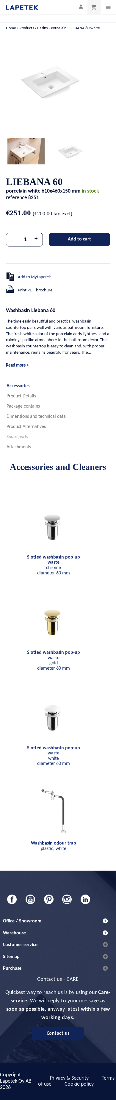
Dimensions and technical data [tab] (36, 416)
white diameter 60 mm (53, 756)
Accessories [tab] (18, 386)
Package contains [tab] (23, 406)
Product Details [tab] (21, 396)
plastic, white (53, 846)
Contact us (58, 1033)
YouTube (30, 899)
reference (16, 198)
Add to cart (79, 239)
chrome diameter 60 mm (53, 565)
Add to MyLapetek (34, 277)
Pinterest (49, 899)
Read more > (17, 365)
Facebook (12, 899)
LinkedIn (85, 899)
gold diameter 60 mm (53, 660)
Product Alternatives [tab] (26, 426)
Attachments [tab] (19, 447)
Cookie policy (79, 1084)
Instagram (67, 899)
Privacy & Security (69, 1078)
